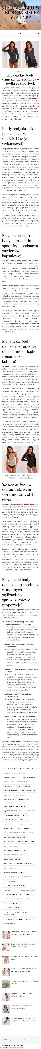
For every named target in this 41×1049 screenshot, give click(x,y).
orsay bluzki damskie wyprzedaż (17, 877)
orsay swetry (9, 881)
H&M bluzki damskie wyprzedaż (16, 819)
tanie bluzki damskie (12, 894)
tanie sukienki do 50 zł (13, 903)
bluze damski (9, 782)
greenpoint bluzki (11, 815)
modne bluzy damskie (12, 859)
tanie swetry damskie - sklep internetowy (16, 913)
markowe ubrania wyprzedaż (15, 850)
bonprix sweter (28, 790)
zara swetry (31, 919)
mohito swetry (10, 868)
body (18, 88)
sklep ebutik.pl (27, 890)
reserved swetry (10, 890)
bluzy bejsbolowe (11, 790)
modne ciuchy (12, 735)
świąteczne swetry (11, 923)
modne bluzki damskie (13, 855)
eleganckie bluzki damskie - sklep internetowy (18, 801)
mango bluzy (9, 828)
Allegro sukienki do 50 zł (14, 773)
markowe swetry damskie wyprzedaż (19, 841)
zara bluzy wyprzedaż (13, 919)
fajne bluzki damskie (12, 811)
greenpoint (29, 811)
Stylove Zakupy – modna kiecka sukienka (20, 12)
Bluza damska (29, 777)
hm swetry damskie (26, 824)
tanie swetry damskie (13, 907)
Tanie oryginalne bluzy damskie (17, 899)
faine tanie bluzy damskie (14, 806)
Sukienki (20, 71)
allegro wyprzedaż (12, 777)
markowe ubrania (11, 846)
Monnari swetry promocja (15, 872)
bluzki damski (24, 786)
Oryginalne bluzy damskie (14, 885)
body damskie (33, 98)
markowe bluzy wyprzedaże (15, 837)
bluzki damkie (9, 786)
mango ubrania (24, 828)
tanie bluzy (30, 894)
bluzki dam (23, 782)
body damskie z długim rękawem (24, 504)
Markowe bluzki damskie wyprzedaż (18, 833)
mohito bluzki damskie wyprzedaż (18, 863)
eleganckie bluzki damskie (14, 795)
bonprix (36, 521)
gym (24, 815)
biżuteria (16, 640)
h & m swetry (9, 824)
